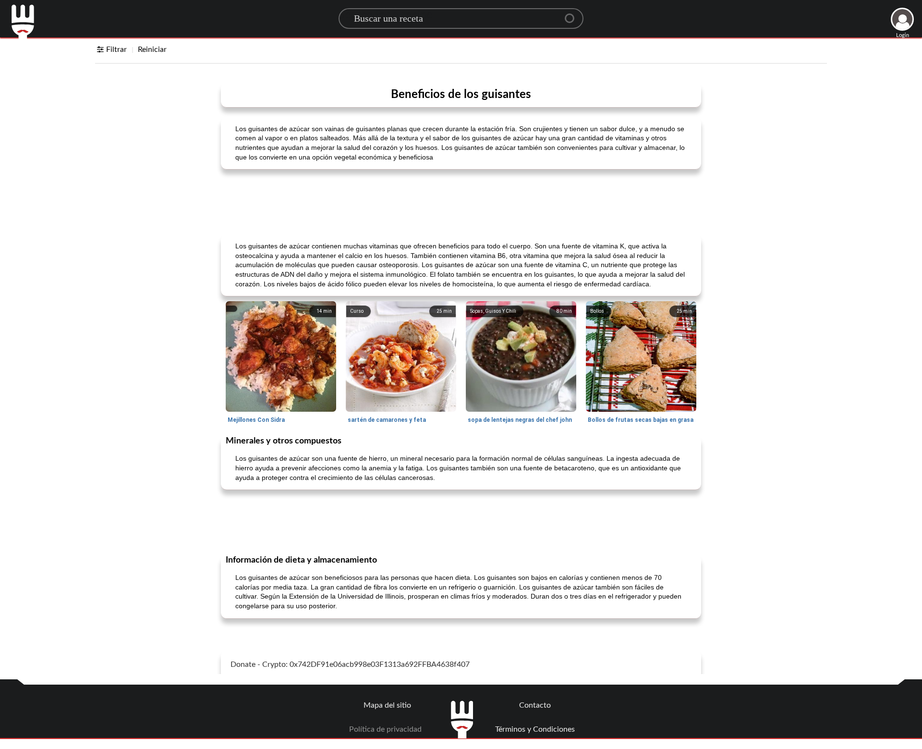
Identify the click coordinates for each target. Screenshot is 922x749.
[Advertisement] (461, 200)
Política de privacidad (385, 729)
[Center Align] (573, 14)
